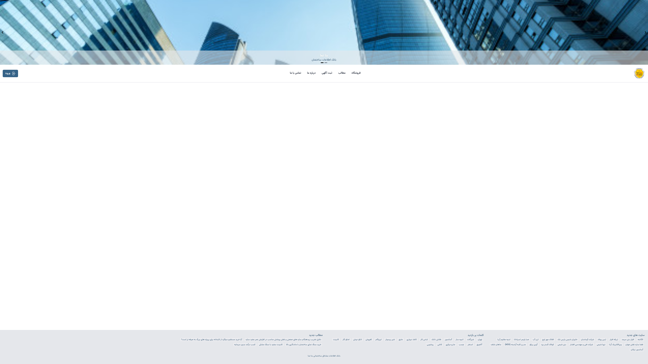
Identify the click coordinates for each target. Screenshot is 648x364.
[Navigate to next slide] (645, 32)
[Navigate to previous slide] (2, 32)
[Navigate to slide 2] (326, 62)
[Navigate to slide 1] (322, 62)
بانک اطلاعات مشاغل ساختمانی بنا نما (324, 355)
